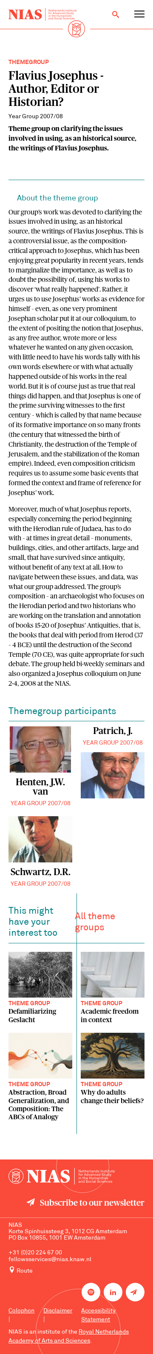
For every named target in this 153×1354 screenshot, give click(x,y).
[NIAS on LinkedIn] (113, 1292)
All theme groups (95, 922)
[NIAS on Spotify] (91, 1292)
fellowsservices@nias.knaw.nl (49, 1260)
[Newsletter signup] (135, 1292)
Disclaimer (57, 1311)
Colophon (21, 1311)
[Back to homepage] (42, 14)
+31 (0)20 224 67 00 (35, 1253)
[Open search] (115, 14)
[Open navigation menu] (139, 14)
